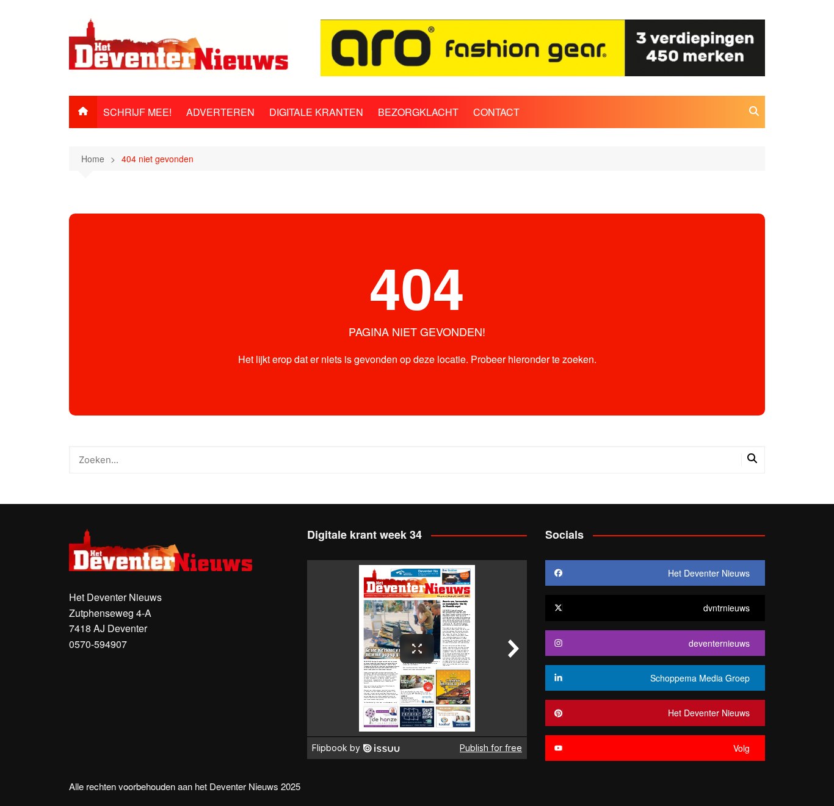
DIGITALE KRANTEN (316, 112)
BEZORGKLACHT (418, 112)
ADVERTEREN (220, 112)
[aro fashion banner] (543, 47)
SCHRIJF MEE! (137, 112)
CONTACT (496, 112)
